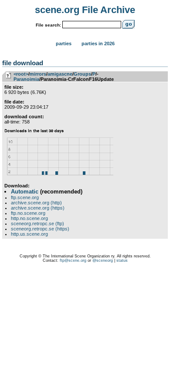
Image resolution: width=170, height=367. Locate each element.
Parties (63, 43)
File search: (48, 25)
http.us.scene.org (29, 234)
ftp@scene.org (73, 260)
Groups (82, 74)
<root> (21, 74)
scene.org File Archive (85, 9)
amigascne (60, 74)
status (122, 260)
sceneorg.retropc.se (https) (40, 228)
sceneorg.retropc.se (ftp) (37, 223)
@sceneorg (102, 260)
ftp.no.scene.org (28, 213)
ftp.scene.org (25, 197)
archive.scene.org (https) (38, 207)
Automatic (24, 191)
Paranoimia (26, 79)
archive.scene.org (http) (36, 202)
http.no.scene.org (29, 218)
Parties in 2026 (98, 43)
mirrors (38, 74)
